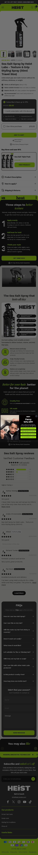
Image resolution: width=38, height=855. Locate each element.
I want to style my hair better (28, 428)
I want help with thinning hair (28, 431)
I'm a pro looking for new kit (28, 437)
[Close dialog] (36, 416)
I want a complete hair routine (28, 434)
